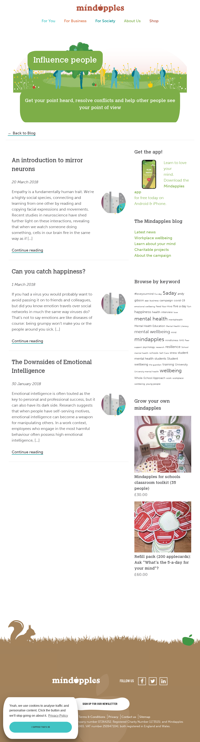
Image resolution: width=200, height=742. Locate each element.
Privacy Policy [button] (58, 715)
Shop (154, 21)
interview (167, 312)
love (176, 312)
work (168, 378)
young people (153, 384)
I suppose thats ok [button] (40, 727)
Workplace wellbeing (153, 238)
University (181, 364)
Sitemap (144, 717)
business (154, 300)
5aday (170, 293)
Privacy (113, 717)
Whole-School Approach (149, 378)
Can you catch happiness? (49, 272)
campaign (166, 300)
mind (173, 332)
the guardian (155, 365)
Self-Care (164, 353)
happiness (142, 312)
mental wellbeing (152, 331)
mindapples (149, 339)
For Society (105, 21)
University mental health (146, 371)
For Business (75, 21)
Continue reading (27, 250)
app (147, 300)
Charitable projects (151, 249)
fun (189, 306)
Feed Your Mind (164, 306)
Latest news (145, 232)
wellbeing (171, 371)
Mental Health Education (149, 326)
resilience (172, 347)
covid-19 (179, 300)
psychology (149, 347)
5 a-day (158, 294)
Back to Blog (22, 133)
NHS (181, 340)
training (168, 364)
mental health (151, 318)
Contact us (128, 717)
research (160, 347)
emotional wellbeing (144, 306)
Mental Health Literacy (177, 326)
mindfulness (171, 340)
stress (173, 353)
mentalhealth (176, 319)
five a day (179, 306)
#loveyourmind (144, 294)
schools (153, 352)
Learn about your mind (155, 243)
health (156, 312)
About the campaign (152, 255)
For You (48, 21)
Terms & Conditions (92, 717)
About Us (132, 21)
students (160, 358)
